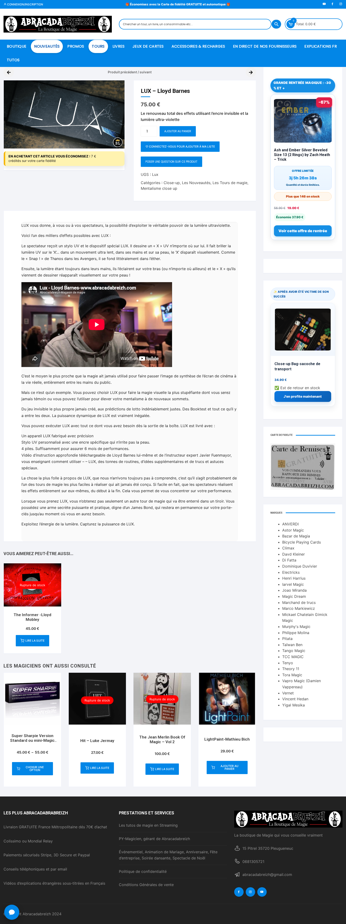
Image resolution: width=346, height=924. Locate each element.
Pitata (287, 638)
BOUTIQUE (16, 46)
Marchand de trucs (299, 602)
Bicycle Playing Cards (301, 542)
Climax (288, 548)
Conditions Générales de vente (146, 884)
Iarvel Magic (293, 584)
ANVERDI (290, 524)
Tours (98, 46)
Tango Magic (293, 650)
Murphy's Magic (296, 626)
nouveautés (47, 46)
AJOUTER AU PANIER (177, 131)
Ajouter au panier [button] (229, 767)
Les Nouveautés (196, 182)
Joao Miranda (294, 590)
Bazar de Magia (296, 536)
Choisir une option (35, 768)
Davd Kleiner (293, 554)
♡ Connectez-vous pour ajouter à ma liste (180, 146)
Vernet (288, 693)
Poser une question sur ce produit (171, 162)
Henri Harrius (294, 578)
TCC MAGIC (293, 656)
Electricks (291, 572)
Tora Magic (292, 674)
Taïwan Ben (292, 644)
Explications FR (320, 46)
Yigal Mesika (293, 705)
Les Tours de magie (230, 182)
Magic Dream (294, 596)
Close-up (172, 182)
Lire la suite (34, 640)
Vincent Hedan (295, 699)
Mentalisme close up (159, 188)
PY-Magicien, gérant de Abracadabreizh (154, 838)
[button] (116, 88)
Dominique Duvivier (299, 566)
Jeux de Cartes (148, 46)
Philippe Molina (295, 632)
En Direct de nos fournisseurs (265, 46)
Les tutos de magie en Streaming (148, 825)
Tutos (13, 60)
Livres (119, 46)
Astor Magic (293, 530)
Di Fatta (289, 560)
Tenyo (287, 662)
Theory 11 (290, 668)
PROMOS (75, 46)
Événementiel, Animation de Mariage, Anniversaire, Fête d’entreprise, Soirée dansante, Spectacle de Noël (168, 855)
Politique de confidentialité (143, 871)
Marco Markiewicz (298, 608)
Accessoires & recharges (198, 46)
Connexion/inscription (24, 4)
